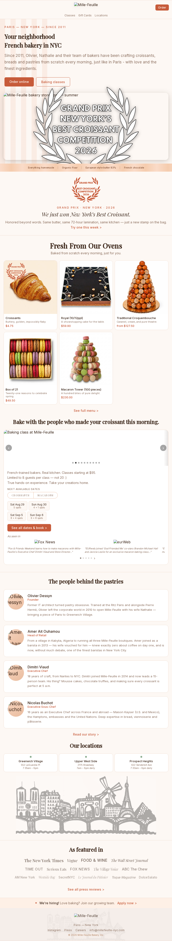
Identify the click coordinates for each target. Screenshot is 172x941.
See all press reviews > (86, 889)
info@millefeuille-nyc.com (107, 930)
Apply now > (127, 903)
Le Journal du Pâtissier (93, 877)
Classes (69, 15)
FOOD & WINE (94, 860)
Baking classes (53, 82)
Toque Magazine (123, 877)
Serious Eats (57, 869)
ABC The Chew (134, 869)
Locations (101, 15)
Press (68, 930)
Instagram (54, 930)
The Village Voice (105, 869)
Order (162, 7)
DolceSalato (148, 877)
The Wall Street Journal (129, 860)
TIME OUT (34, 869)
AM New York (25, 877)
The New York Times (44, 860)
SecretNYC (66, 877)
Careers (80, 930)
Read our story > (86, 734)
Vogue (72, 860)
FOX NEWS (80, 869)
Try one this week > (86, 227)
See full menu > (86, 410)
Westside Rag (47, 877)
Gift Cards (85, 15)
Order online (19, 82)
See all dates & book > (29, 528)
